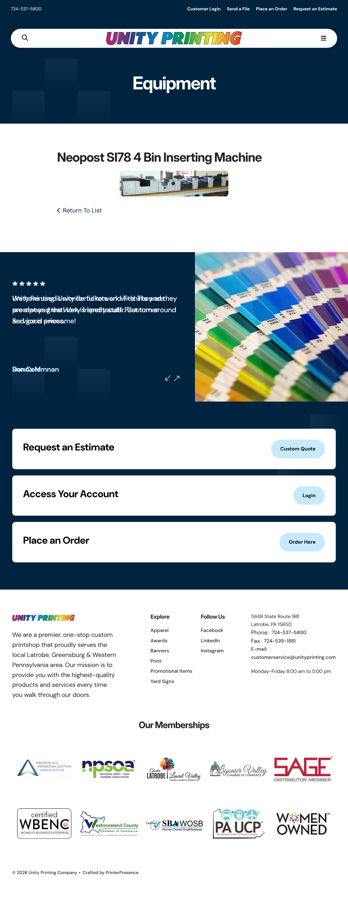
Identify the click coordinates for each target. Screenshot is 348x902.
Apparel (160, 630)
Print (156, 661)
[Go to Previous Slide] (168, 378)
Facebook (212, 630)
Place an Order (271, 9)
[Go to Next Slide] (177, 378)
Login (309, 495)
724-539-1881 (280, 641)
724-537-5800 (26, 9)
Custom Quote (298, 449)
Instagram (212, 650)
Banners (160, 650)
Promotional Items (171, 671)
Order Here (302, 542)
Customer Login (204, 9)
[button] (25, 38)
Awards (159, 640)
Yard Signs (162, 681)
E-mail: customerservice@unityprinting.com (293, 653)
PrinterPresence (122, 872)
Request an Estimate (315, 9)
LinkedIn (210, 640)
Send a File (238, 9)
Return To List (82, 210)
